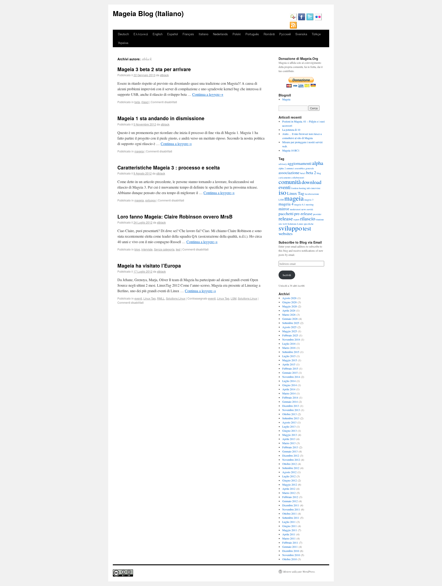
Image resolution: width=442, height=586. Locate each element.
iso (282, 192)
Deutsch (123, 34)
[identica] (293, 19)
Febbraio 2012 (290, 497)
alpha (317, 162)
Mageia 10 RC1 (291, 150)
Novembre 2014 (291, 377)
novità (310, 209)
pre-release (303, 213)
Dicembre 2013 (290, 406)
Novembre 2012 (291, 459)
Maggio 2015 (289, 360)
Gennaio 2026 (290, 319)
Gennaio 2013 (290, 451)
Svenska (301, 34)
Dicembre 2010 (290, 551)
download (311, 181)
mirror (284, 208)
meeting (310, 204)
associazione (289, 172)
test (178, 249)
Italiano (203, 34)
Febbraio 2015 (290, 368)
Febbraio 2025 (290, 335)
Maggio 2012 (289, 484)
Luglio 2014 (289, 381)
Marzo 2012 (289, 493)
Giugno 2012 (289, 480)
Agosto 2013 (289, 422)
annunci (290, 168)
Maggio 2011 (289, 530)
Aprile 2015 (288, 364)
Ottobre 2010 (289, 559)
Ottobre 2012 (289, 464)
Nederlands (220, 34)
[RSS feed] (293, 27)
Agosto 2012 (289, 472)
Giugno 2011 (289, 526)
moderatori (295, 209)
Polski (237, 34)
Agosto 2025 (289, 327)
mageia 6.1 (299, 204)
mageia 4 (286, 204)
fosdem (294, 188)
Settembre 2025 (290, 323)
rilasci (145, 102)
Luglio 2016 (289, 343)
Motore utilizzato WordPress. (299, 571)
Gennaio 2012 (290, 501)
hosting (302, 188)
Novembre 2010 (291, 555)
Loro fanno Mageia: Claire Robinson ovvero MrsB (175, 216)
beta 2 (311, 172)
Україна (123, 43)
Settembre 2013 (290, 418)
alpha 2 (282, 168)
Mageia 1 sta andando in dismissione (160, 118)
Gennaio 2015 (290, 372)
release (286, 218)
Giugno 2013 (289, 430)
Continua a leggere (207, 94)
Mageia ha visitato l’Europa (149, 265)
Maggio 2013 (289, 435)
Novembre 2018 (291, 339)
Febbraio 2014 (290, 397)
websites (286, 233)
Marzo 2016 (289, 348)
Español (172, 34)
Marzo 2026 (289, 314)
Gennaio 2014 (290, 401)
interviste (147, 249)
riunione (320, 219)
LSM (233, 298)
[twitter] (310, 19)
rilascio (307, 218)
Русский (285, 34)
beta (137, 102)
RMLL (161, 298)
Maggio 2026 (289, 306)
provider (317, 214)
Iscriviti (287, 275)
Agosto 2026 (289, 298)
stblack (147, 58)
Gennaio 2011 (290, 546)
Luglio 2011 (289, 522)
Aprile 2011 (288, 534)
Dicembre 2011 (290, 505)
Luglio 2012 (289, 476)
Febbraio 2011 (290, 542)
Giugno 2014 (289, 385)
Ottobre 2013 (289, 414)
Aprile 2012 (288, 488)
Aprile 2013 (288, 439)
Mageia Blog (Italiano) (148, 13)
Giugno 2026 (289, 302)
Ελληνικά (141, 34)
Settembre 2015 (290, 352)
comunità (290, 182)
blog (137, 249)
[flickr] (318, 19)
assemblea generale (304, 168)
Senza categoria (164, 249)
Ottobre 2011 (289, 513)
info (309, 188)
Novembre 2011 (291, 509)
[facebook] (301, 19)
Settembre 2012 (290, 468)
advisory (283, 164)
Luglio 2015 (289, 356)
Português (252, 34)
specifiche (309, 223)
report (297, 219)
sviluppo (150, 200)
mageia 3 (308, 199)
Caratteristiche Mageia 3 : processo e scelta (168, 167)
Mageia (286, 99)
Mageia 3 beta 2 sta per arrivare (154, 69)
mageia (139, 151)
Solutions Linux (175, 298)
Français (188, 34)
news (303, 209)
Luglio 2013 (289, 426)
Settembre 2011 (290, 517)
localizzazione (312, 193)
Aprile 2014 (288, 389)
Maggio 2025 (289, 331)
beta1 (302, 173)
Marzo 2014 (289, 393)
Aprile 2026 (288, 310)
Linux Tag (149, 298)
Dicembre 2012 (290, 455)
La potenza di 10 (291, 129)
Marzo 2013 (289, 443)
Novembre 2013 (291, 410)
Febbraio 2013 (290, 447)
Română (269, 34)
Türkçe (316, 34)
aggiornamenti (299, 163)
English (158, 34)
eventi (138, 298)
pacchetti (286, 213)
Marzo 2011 (289, 538)
